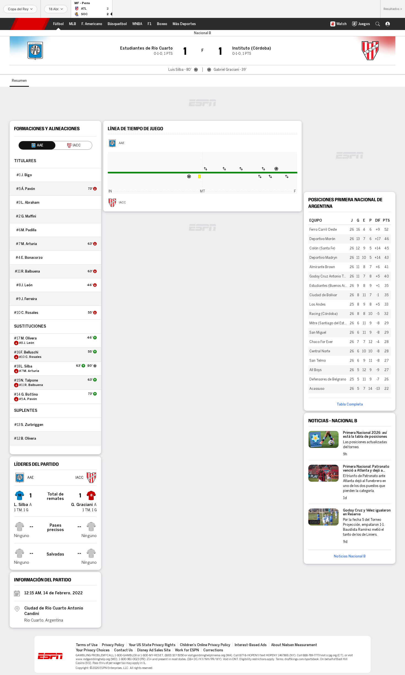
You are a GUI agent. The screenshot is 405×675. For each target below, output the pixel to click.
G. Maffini (28, 216)
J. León (27, 285)
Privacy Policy (113, 645)
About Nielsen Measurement (294, 645)
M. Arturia (29, 244)
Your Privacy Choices (93, 650)
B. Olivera (28, 438)
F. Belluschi (29, 352)
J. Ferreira (29, 299)
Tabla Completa (350, 404)
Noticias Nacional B (350, 556)
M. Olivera (29, 338)
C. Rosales (29, 313)
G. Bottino (29, 394)
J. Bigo (26, 175)
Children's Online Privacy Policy (205, 645)
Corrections (213, 650)
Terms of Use (87, 645)
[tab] (37, 145)
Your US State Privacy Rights (152, 645)
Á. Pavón (28, 189)
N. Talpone (29, 380)
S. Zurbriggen (32, 425)
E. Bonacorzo (32, 258)
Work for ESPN (187, 650)
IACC (122, 202)
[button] (378, 24)
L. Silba (26, 366)
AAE (122, 143)
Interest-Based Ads (251, 645)
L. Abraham (30, 203)
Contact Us (123, 650)
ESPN (30, 24)
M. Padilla (28, 230)
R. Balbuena (30, 271)
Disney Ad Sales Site (154, 650)
